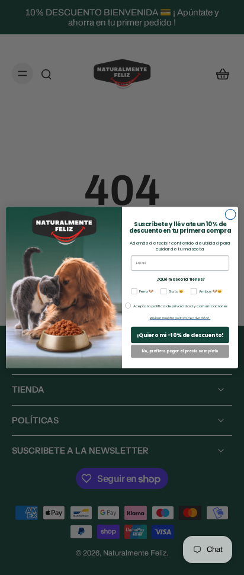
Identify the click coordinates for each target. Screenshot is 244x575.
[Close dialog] (230, 214)
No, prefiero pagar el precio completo (180, 351)
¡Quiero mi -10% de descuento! (180, 335)
